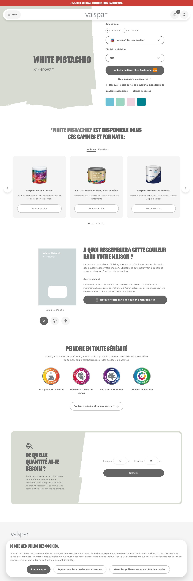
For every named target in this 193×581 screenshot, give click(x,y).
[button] (13, 14)
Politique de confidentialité (59, 560)
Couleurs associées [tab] (117, 91)
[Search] (184, 14)
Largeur (107, 461)
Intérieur (91, 149)
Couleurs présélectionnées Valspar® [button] (94, 406)
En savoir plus (39, 208)
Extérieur (103, 149)
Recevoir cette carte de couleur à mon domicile (136, 85)
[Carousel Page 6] (103, 223)
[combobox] (135, 40)
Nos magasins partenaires (133, 79)
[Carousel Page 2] (91, 223)
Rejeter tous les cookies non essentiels (80, 569)
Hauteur (138, 461)
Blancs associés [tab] (142, 91)
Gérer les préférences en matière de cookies (139, 569)
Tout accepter (39, 569)
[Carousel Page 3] (94, 223)
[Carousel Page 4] (97, 223)
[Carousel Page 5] (100, 223)
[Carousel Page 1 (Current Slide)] (89, 223)
